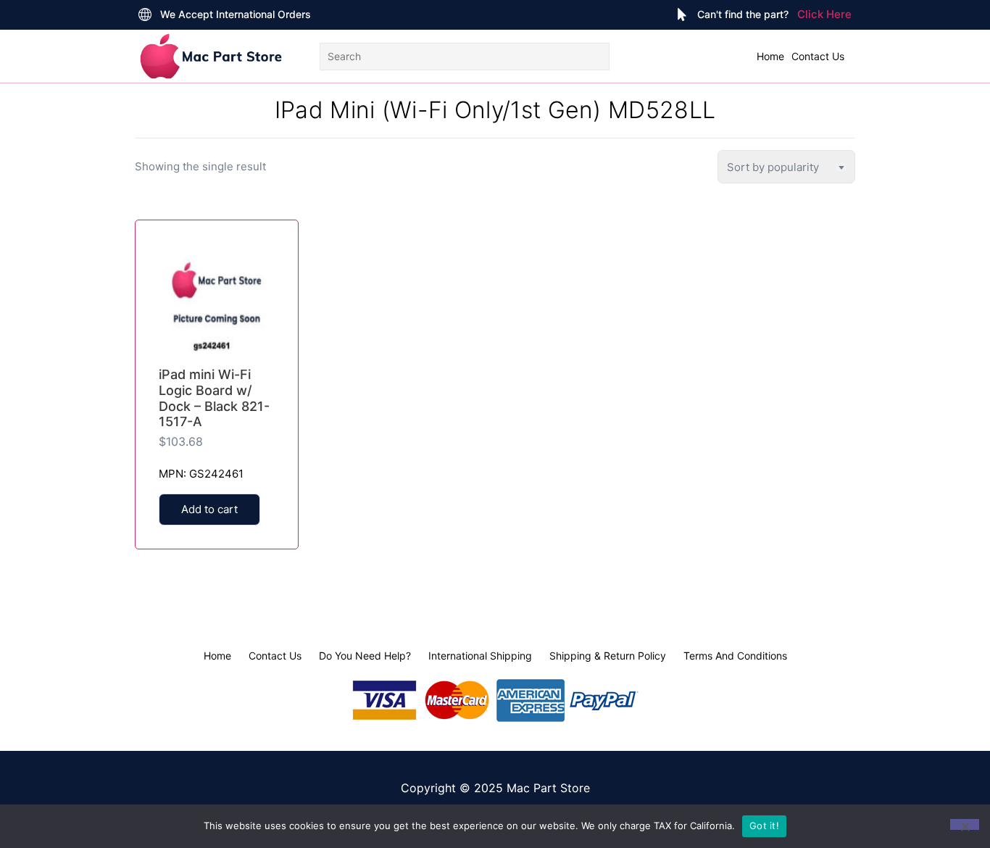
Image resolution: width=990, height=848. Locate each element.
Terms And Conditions (735, 655)
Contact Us (817, 56)
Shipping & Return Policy (607, 655)
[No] (964, 824)
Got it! (764, 825)
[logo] (210, 56)
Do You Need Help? (365, 655)
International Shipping (480, 655)
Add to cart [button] (209, 509)
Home (770, 56)
